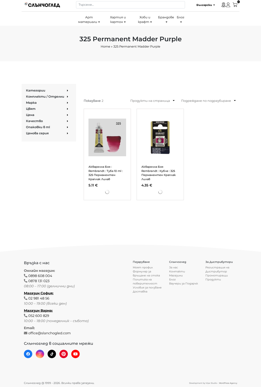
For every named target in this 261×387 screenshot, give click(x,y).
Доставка (140, 291)
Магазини (176, 275)
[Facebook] (28, 354)
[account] (228, 4)
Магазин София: (38, 293)
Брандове (166, 17)
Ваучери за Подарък (183, 283)
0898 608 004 (40, 276)
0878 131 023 (38, 281)
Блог (180, 17)
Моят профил (143, 267)
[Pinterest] (63, 354)
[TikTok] (52, 354)
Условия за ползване (147, 287)
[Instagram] (40, 354)
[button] (204, 4)
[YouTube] (75, 354)
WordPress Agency (228, 383)
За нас (173, 267)
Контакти (177, 271)
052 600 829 (38, 316)
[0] (235, 4)
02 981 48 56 (38, 298)
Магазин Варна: (38, 310)
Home (105, 46)
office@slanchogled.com (49, 333)
